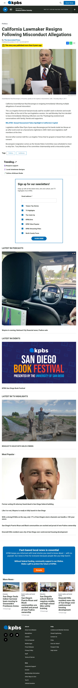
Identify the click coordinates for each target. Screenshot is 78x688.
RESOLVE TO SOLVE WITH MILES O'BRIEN (17, 446)
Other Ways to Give (30, 676)
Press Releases (29, 647)
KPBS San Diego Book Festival (13, 388)
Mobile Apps (28, 643)
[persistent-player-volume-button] (11, 9)
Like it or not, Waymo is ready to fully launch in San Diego (24, 511)
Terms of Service (30, 657)
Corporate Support (30, 666)
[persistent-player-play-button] (5, 9)
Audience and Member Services (60, 630)
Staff (26, 654)
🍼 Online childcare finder (13, 173)
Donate (39, 570)
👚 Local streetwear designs (14, 169)
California (22, 153)
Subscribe (39, 238)
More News (8, 579)
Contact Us (54, 636)
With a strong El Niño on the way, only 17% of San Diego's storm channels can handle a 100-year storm (38, 518)
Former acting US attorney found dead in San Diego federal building (28, 504)
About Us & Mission (30, 630)
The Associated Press (12, 40)
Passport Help (55, 647)
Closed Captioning (56, 633)
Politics (5, 24)
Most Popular (8, 454)
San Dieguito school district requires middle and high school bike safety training (47, 602)
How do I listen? (55, 643)
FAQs (52, 640)
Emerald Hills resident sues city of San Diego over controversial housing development (35, 532)
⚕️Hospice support (11, 166)
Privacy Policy (29, 650)
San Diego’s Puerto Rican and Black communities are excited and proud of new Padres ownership (39, 526)
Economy (5, 594)
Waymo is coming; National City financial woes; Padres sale (25, 330)
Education (42, 594)
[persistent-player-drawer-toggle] (75, 9)
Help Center (54, 650)
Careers (27, 636)
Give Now (69, 3)
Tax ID (27, 680)
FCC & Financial (29, 640)
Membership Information (32, 673)
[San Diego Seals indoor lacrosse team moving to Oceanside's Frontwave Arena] (11, 587)
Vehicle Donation (30, 683)
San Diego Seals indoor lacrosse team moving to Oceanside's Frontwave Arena (11, 601)
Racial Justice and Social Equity (28, 594)
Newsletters (28, 633)
